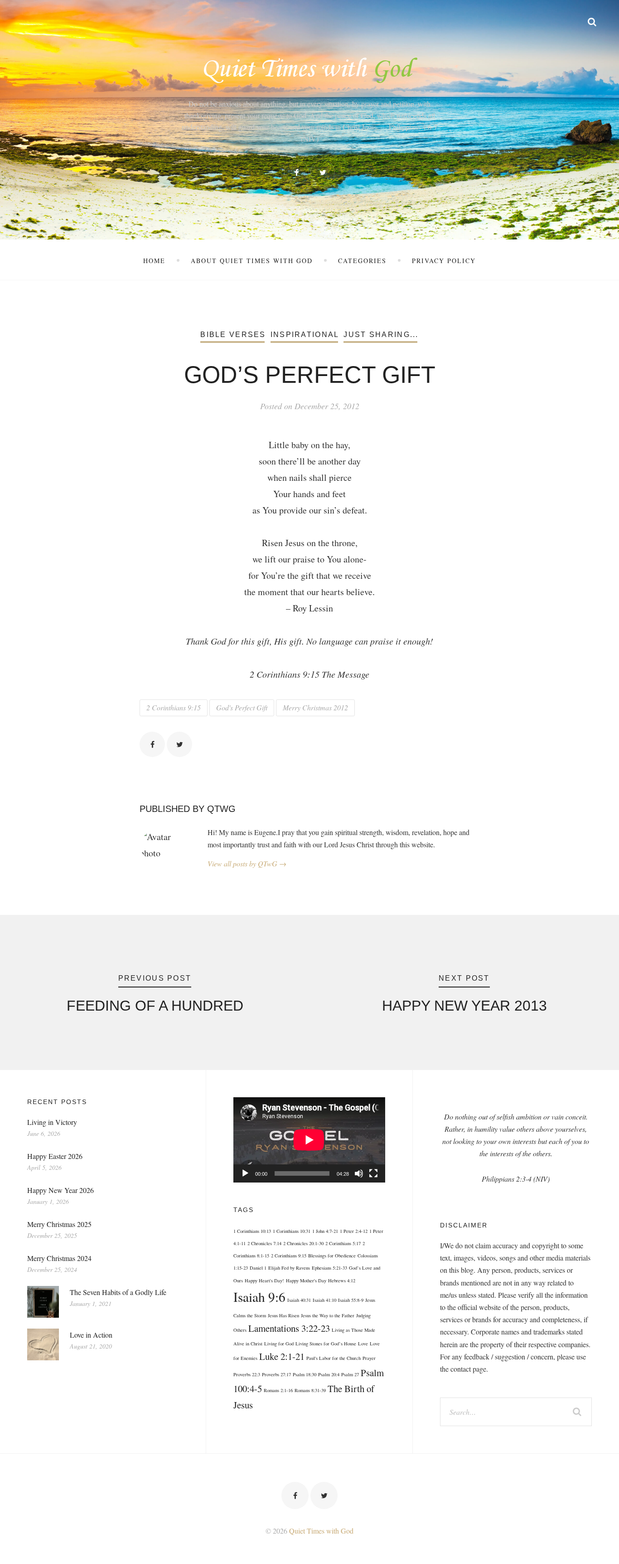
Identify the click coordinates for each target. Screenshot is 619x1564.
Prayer (369, 1358)
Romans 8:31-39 (310, 1390)
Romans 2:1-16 (278, 1390)
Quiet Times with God (321, 1530)
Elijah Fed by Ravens (289, 1268)
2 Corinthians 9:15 (173, 707)
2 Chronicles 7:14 (264, 1243)
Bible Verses (233, 334)
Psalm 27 (350, 1374)
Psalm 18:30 (304, 1374)
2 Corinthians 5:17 (343, 1243)
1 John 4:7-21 (325, 1231)
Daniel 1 (258, 1268)
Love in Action (91, 1334)
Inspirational (305, 334)
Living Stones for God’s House (325, 1343)
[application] (309, 1140)
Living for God (279, 1343)
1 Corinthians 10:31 (291, 1231)
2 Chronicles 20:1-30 (303, 1243)
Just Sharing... (380, 334)
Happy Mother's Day (306, 1280)
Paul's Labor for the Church (333, 1358)
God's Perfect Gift (241, 707)
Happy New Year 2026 (60, 1190)
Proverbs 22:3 (246, 1374)
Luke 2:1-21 (282, 1356)
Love (363, 1343)
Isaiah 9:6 (259, 1296)
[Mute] (358, 1173)
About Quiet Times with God (252, 260)
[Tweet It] (179, 744)
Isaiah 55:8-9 (350, 1300)
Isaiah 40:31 (299, 1300)
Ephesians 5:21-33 (329, 1268)
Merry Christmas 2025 (59, 1224)
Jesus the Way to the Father (327, 1315)
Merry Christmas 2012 (315, 707)
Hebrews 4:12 (341, 1280)
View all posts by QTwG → (247, 863)
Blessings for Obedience (332, 1255)
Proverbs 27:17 (276, 1374)
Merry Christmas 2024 (59, 1258)
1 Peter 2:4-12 (354, 1231)
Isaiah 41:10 (324, 1300)
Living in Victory (52, 1122)
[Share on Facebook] (152, 744)
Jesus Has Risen (283, 1315)
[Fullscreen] (373, 1173)
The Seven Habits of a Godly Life (118, 1292)
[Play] (245, 1173)
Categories (362, 260)
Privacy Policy (444, 260)
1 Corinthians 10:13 (252, 1231)
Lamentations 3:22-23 (289, 1328)
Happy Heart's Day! (264, 1280)
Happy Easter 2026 (54, 1156)
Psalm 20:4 (328, 1374)
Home (154, 260)
